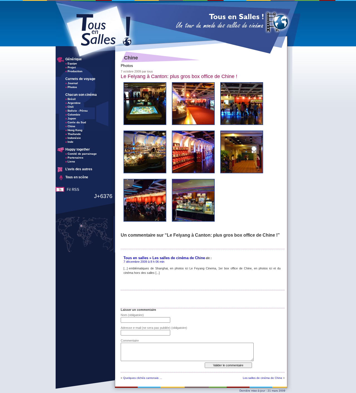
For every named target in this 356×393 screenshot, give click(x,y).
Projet (72, 67)
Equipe (72, 63)
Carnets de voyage (80, 79)
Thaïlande (74, 134)
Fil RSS (73, 189)
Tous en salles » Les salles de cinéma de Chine (164, 258)
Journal (73, 83)
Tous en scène (76, 177)
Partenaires (75, 157)
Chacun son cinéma (81, 95)
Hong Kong (75, 130)
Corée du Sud (77, 122)
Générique (73, 59)
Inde (70, 141)
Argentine (74, 102)
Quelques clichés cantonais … (142, 377)
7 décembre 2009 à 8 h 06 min (143, 261)
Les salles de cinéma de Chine (262, 377)
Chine (71, 126)
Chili (71, 106)
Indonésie (74, 137)
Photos (72, 87)
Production (75, 71)
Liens (71, 161)
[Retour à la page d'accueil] (177, 45)
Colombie (74, 114)
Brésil (72, 99)
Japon (72, 118)
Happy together (77, 149)
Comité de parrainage (82, 153)
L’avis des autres (78, 169)
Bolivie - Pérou (78, 110)
